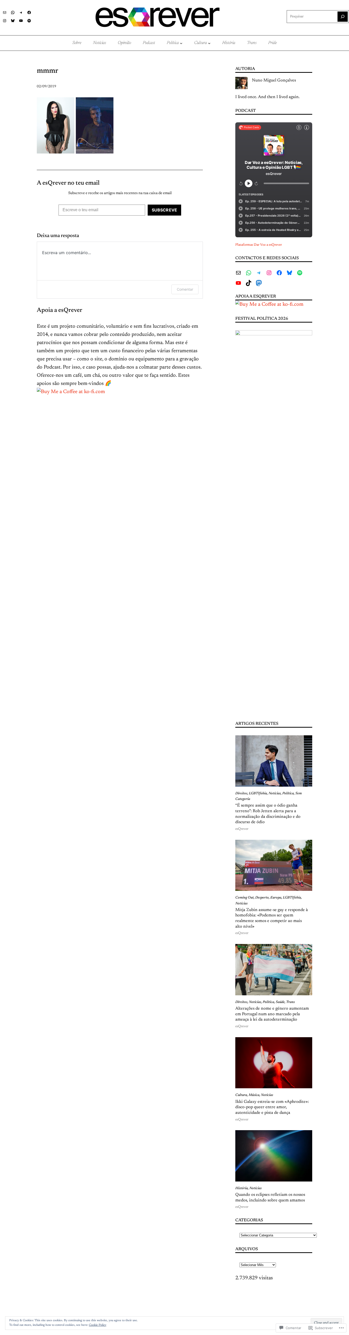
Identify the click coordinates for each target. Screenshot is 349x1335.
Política (288, 793)
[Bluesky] (13, 21)
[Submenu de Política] (181, 43)
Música (254, 1095)
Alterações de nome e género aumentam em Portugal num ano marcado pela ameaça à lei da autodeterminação (272, 1014)
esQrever (241, 829)
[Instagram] (5, 21)
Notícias (275, 793)
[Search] (343, 16)
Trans (290, 1002)
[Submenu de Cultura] (209, 43)
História (241, 1188)
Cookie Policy (97, 1325)
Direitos (241, 793)
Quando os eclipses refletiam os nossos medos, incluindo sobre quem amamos (270, 1197)
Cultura (241, 1095)
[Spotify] (29, 21)
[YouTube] (21, 21)
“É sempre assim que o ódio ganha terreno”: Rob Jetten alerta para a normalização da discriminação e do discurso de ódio (267, 814)
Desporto (262, 898)
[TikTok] (249, 283)
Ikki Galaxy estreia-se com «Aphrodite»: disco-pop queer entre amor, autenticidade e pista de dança (272, 1107)
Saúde (280, 1002)
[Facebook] (29, 12)
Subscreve (164, 209)
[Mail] (5, 12)
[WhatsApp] (13, 12)
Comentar (185, 289)
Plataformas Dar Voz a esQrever (258, 245)
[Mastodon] (259, 283)
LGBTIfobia (258, 793)
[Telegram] (21, 12)
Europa (275, 898)
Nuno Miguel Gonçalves (274, 80)
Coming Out (244, 898)
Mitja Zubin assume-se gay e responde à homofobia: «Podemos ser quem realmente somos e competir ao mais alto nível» (271, 918)
